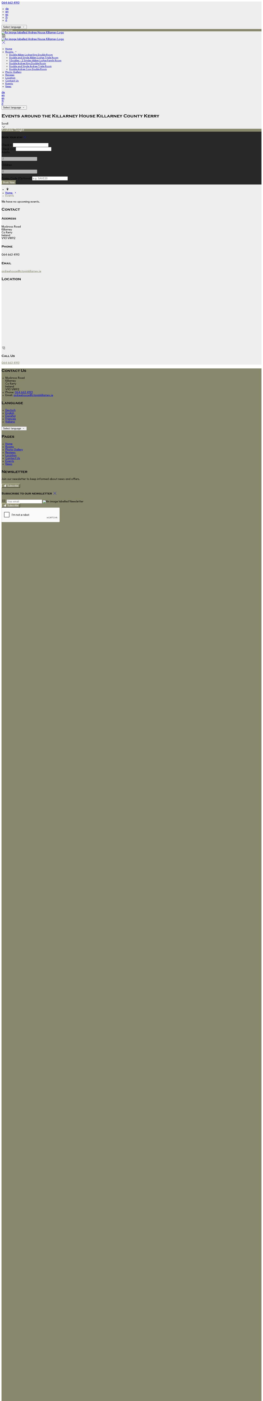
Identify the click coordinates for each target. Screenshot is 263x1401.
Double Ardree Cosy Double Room (28, 69)
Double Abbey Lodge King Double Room (31, 55)
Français (10, 419)
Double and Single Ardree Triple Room (30, 66)
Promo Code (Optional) (16, 178)
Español (10, 416)
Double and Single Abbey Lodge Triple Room (33, 58)
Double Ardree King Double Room (27, 63)
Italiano (10, 421)
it (6, 20)
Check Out (8, 149)
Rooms (9, 52)
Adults (6, 152)
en (6, 11)
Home (8, 49)
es (6, 14)
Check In (7, 145)
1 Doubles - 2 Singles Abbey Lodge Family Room (35, 61)
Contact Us (12, 81)
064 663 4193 (10, 3)
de (7, 8)
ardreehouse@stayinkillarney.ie (21, 271)
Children (7, 165)
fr (6, 17)
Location (10, 78)
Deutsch (10, 410)
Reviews (9, 75)
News (8, 86)
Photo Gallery (13, 72)
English (9, 413)
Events (9, 83)
